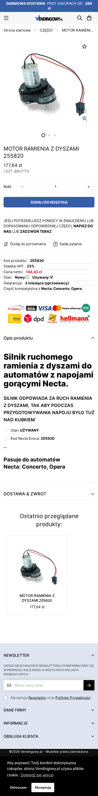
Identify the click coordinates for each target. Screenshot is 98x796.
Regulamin (37, 697)
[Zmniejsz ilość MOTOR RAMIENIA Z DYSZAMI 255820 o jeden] (22, 186)
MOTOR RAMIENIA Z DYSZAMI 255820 (37, 598)
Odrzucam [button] (18, 787)
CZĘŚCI (46, 30)
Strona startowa (17, 30)
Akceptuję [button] (43, 787)
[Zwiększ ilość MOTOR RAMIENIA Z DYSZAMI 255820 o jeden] (88, 186)
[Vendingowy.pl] (49, 18)
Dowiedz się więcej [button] (37, 775)
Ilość (8, 186)
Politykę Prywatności (73, 697)
